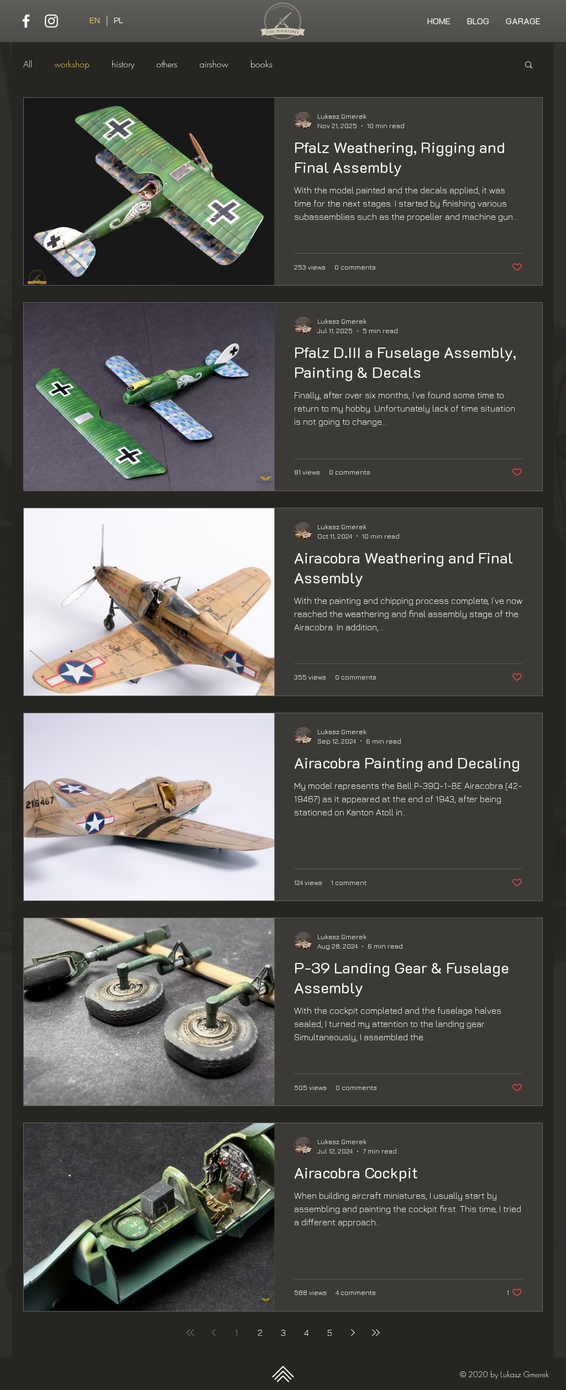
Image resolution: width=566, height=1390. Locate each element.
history (123, 64)
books (261, 64)
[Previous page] (213, 1332)
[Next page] (353, 1332)
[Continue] (282, 1374)
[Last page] (376, 1332)
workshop (72, 64)
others (166, 64)
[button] (528, 65)
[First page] (190, 1332)
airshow (214, 64)
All (27, 64)
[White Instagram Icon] (51, 21)
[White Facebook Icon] (26, 21)
